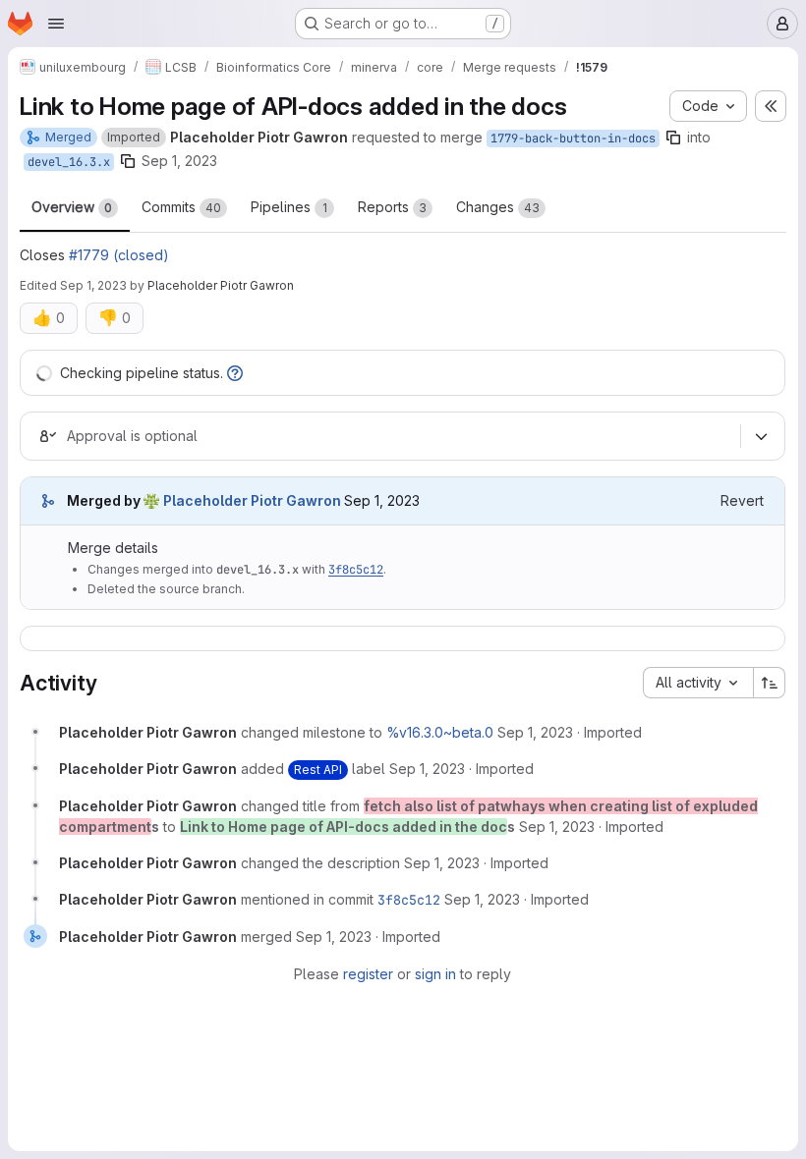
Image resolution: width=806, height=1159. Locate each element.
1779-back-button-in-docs (573, 138)
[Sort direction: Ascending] (769, 682)
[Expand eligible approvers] (761, 436)
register (368, 974)
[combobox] (698, 682)
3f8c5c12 (355, 570)
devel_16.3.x (69, 162)
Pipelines (289, 206)
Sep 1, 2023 (179, 160)
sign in (435, 974)
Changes (498, 206)
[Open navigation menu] (56, 23)
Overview (71, 206)
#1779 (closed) (119, 255)
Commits (181, 206)
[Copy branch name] (673, 137)
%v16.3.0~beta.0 (439, 732)
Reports (392, 206)
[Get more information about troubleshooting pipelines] (235, 372)
